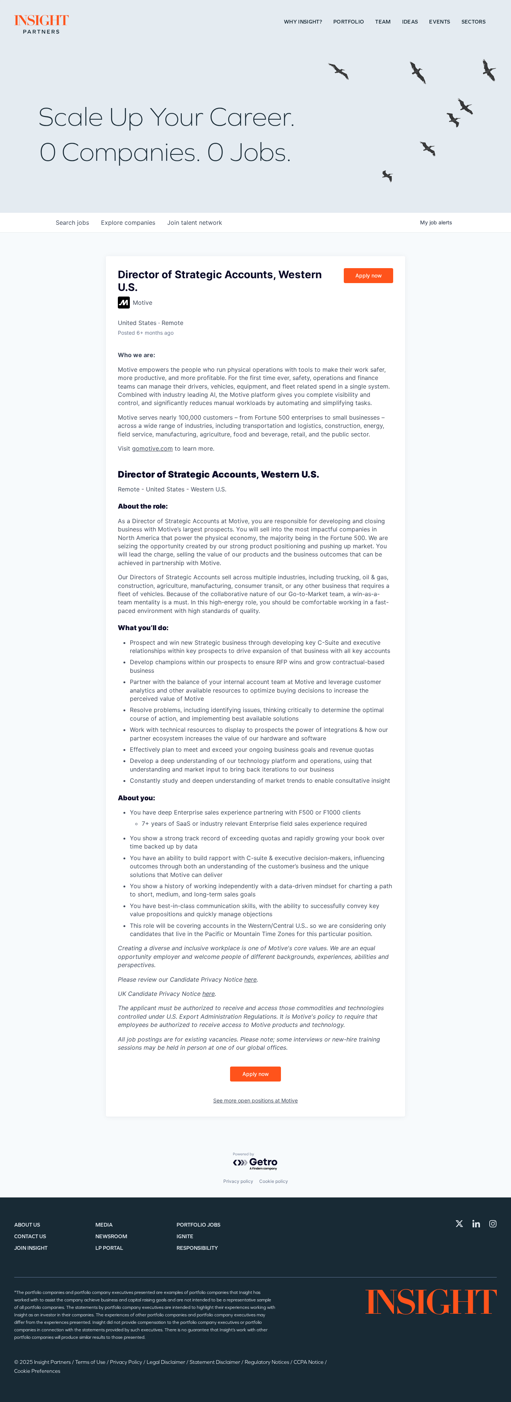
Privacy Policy (126, 1362)
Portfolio (348, 22)
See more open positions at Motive (255, 1100)
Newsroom (111, 1236)
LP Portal (109, 1248)
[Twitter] (459, 1223)
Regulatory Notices (267, 1362)
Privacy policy (238, 1181)
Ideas (410, 22)
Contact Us (30, 1236)
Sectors (474, 22)
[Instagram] (493, 1223)
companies (128, 222)
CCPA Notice (309, 1362)
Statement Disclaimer (215, 1362)
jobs (72, 222)
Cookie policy (273, 1181)
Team (383, 22)
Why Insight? (303, 22)
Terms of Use (91, 1362)
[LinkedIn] (476, 1223)
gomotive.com (152, 448)
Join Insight (31, 1248)
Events (439, 22)
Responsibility (197, 1248)
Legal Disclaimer (166, 1362)
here (250, 979)
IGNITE (185, 1236)
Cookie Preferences (37, 1371)
